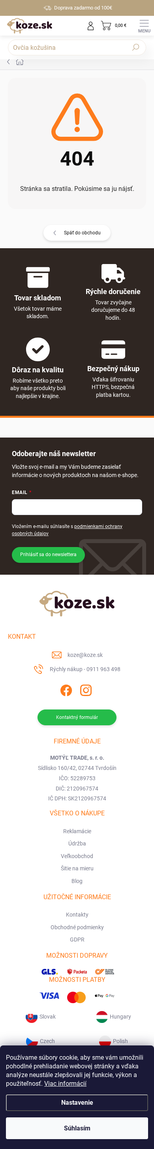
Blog (77, 881)
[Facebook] (65, 689)
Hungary (120, 1016)
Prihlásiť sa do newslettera (48, 554)
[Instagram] (85, 689)
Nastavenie (77, 1102)
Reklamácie (77, 831)
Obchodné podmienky (77, 927)
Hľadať (135, 47)
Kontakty (77, 914)
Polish (120, 1041)
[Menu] (144, 26)
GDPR (77, 939)
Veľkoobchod (77, 856)
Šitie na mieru (77, 868)
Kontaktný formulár (77, 717)
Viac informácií (65, 1083)
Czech (47, 1041)
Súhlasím (77, 1128)
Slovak (47, 1016)
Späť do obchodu (82, 233)
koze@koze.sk (85, 655)
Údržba (77, 843)
